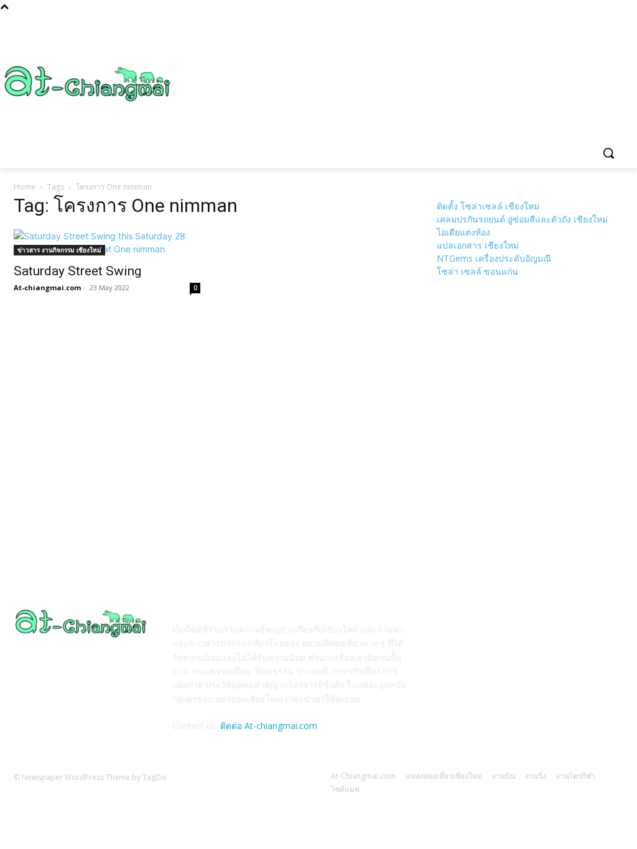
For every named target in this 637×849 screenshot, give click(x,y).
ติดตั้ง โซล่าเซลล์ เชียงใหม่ (488, 206)
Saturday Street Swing (77, 271)
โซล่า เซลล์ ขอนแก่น (477, 271)
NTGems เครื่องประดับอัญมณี (494, 258)
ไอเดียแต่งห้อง (463, 232)
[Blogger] (449, 638)
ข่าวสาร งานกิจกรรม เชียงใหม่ (59, 250)
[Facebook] (479, 638)
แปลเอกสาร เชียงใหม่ (478, 245)
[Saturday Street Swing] (107, 242)
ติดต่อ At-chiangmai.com (268, 726)
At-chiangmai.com (47, 287)
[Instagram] (510, 638)
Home (24, 186)
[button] (608, 153)
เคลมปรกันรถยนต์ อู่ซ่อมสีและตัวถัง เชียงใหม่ (522, 219)
